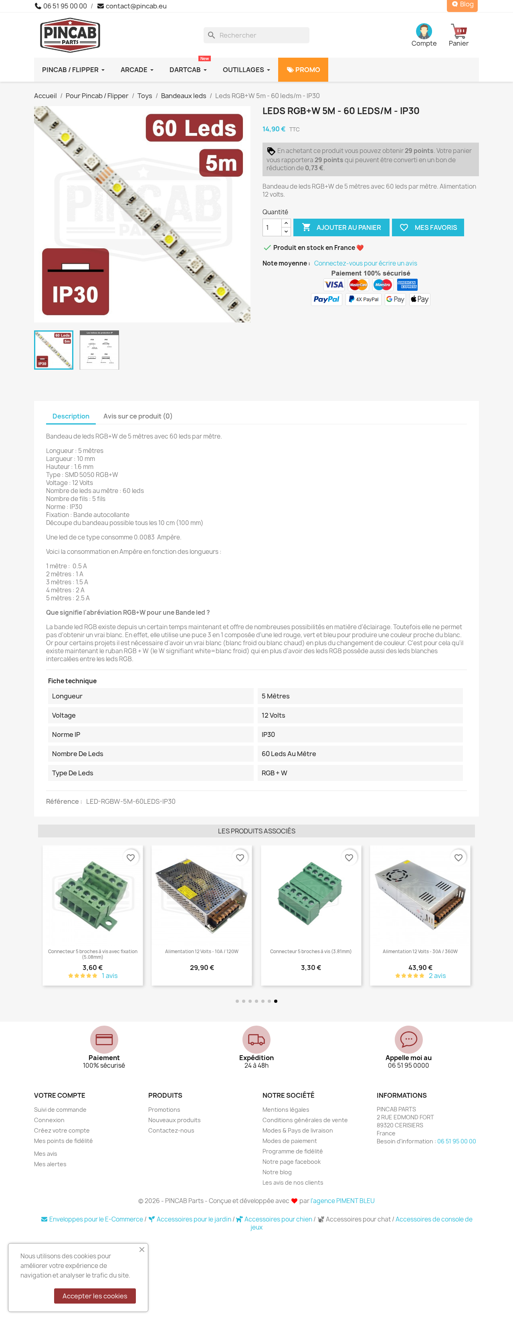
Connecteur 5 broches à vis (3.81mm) (202, 951)
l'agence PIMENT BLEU (343, 1201)
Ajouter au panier (341, 227)
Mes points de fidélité (63, 1141)
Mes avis (45, 1153)
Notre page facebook (292, 1161)
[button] (46, 916)
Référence (63, 801)
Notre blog (277, 1172)
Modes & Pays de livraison (298, 1130)
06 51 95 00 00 (64, 6)
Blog (466, 4)
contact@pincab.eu (136, 6)
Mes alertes (50, 1164)
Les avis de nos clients (293, 1182)
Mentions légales (286, 1109)
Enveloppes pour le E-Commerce (96, 1219)
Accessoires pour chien (278, 1219)
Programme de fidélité (293, 1151)
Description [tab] (71, 416)
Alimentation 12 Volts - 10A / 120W (92, 951)
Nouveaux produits (174, 1120)
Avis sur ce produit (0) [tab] (138, 416)
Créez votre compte (62, 1130)
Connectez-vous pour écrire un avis (365, 264)
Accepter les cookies (95, 1296)
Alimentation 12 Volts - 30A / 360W (311, 951)
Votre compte (59, 1095)
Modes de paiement (290, 1141)
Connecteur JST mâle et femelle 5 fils (420, 951)
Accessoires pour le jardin (194, 1219)
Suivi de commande (60, 1109)
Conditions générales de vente (305, 1120)
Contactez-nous (171, 1130)
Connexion (49, 1120)
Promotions (164, 1109)
